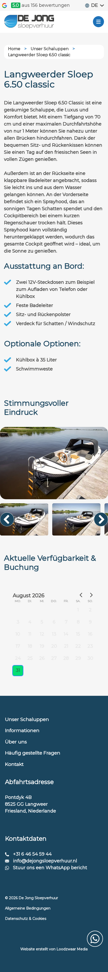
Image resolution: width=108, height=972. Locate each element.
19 (42, 646)
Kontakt (14, 764)
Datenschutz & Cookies (25, 918)
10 (18, 634)
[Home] (29, 22)
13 (54, 634)
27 (54, 658)
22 (78, 646)
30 (90, 658)
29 (78, 658)
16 (90, 634)
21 (66, 646)
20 (54, 646)
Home (14, 48)
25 (30, 658)
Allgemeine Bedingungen (27, 908)
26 (42, 658)
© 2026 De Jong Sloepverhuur (31, 898)
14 (66, 634)
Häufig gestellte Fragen (32, 753)
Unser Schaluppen (50, 48)
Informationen (22, 730)
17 (18, 646)
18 (30, 646)
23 (90, 646)
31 (18, 670)
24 (18, 658)
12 (42, 634)
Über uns (16, 742)
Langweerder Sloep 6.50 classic (39, 54)
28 (66, 658)
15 (78, 634)
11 (29, 634)
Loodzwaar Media (72, 949)
